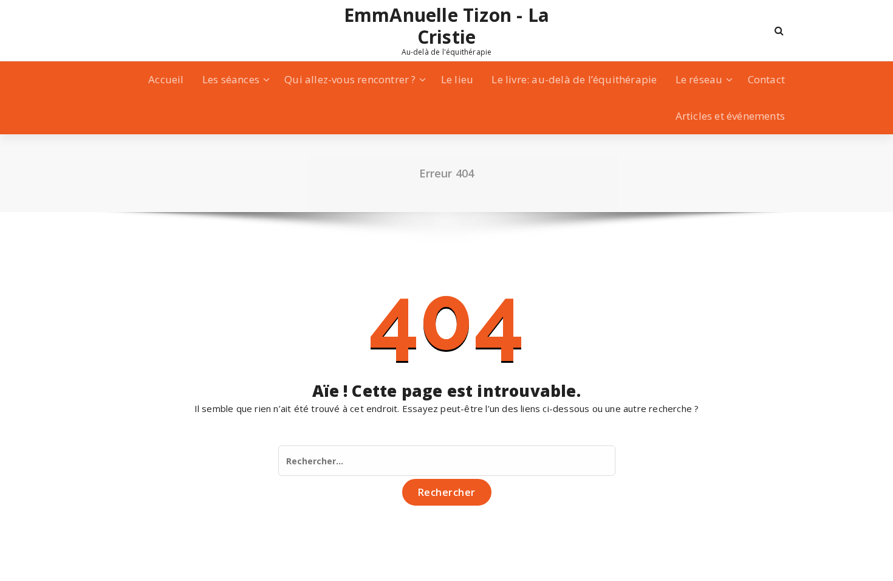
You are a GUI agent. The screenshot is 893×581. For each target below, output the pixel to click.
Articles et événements (730, 116)
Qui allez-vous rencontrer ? (350, 79)
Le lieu (457, 79)
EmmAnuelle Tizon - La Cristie (446, 26)
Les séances (230, 79)
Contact (766, 79)
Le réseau (699, 79)
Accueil (165, 79)
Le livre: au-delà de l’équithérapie (574, 79)
